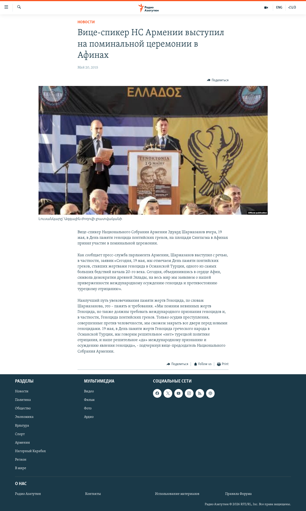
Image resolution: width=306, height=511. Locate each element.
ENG (279, 7)
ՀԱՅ (292, 7)
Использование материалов (177, 494)
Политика (23, 400)
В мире (20, 468)
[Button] (217, 80)
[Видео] (266, 7)
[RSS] (200, 393)
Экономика (24, 417)
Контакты (93, 494)
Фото (88, 409)
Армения (22, 443)
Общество (23, 409)
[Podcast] (210, 393)
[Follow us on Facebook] (157, 393)
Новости (86, 22)
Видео (89, 391)
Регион (20, 460)
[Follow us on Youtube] (178, 393)
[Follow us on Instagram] (189, 393)
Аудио (89, 417)
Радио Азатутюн (28, 494)
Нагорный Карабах (30, 451)
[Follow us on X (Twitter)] (168, 393)
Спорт (20, 434)
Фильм (89, 400)
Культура (22, 426)
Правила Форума (238, 494)
